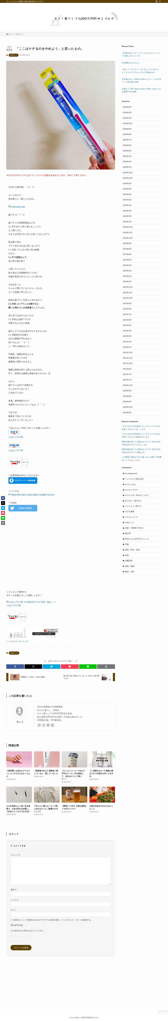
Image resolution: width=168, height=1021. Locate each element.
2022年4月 (127, 331)
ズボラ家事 (129, 512)
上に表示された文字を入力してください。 (27, 931)
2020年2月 (127, 401)
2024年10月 (128, 178)
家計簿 (128, 533)
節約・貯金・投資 (132, 550)
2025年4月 (127, 156)
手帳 (127, 544)
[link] (39, 725)
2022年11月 (127, 293)
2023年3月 (127, 271)
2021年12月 (128, 352)
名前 (13, 890)
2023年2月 (127, 276)
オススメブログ (131, 490)
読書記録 (128, 561)
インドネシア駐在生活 (134, 479)
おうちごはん (130, 484)
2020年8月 (127, 396)
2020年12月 (128, 385)
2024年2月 (127, 216)
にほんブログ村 (15, 437)
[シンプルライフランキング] (32, 638)
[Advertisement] (60, 553)
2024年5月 (127, 200)
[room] (52, 725)
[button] (15, 666)
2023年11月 (127, 232)
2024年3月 (127, 211)
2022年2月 (127, 342)
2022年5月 (127, 325)
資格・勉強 (129, 566)
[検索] (160, 1)
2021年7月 (127, 374)
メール (14, 900)
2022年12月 (128, 287)
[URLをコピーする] (106, 666)
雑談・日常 (129, 572)
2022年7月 (127, 314)
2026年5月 (127, 107)
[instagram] (48, 725)
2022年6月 (127, 320)
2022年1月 (127, 347)
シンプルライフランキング (17, 641)
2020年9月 (127, 391)
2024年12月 (128, 173)
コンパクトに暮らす (133, 506)
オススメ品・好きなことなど (137, 495)
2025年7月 (127, 140)
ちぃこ (20, 721)
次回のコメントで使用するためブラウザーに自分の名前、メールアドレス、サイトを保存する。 (52, 920)
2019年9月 (127, 412)
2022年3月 (127, 336)
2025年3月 (127, 162)
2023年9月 (127, 243)
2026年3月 (127, 118)
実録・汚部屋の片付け (134, 528)
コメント (15, 855)
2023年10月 (128, 238)
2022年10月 (128, 298)
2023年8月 (127, 249)
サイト (13, 910)
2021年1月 (127, 380)
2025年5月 (127, 151)
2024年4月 (127, 205)
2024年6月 (127, 194)
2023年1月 (127, 281)
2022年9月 (127, 303)
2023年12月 (128, 227)
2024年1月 (127, 222)
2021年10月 (128, 363)
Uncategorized (131, 473)
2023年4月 (127, 265)
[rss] (156, 1)
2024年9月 (127, 183)
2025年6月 (127, 145)
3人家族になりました (130, 63)
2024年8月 (127, 189)
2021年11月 (127, 358)
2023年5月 (127, 260)
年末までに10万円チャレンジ (137, 539)
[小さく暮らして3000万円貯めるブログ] (84, 19)
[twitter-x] (43, 725)
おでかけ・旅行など (133, 501)
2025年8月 (127, 134)
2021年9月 (127, 369)
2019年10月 (128, 407)
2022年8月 (127, 309)
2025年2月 (127, 167)
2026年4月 (127, 112)
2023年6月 (127, 254)
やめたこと (13, 55)
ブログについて (131, 517)
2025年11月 (127, 123)
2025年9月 (127, 129)
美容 (127, 555)
